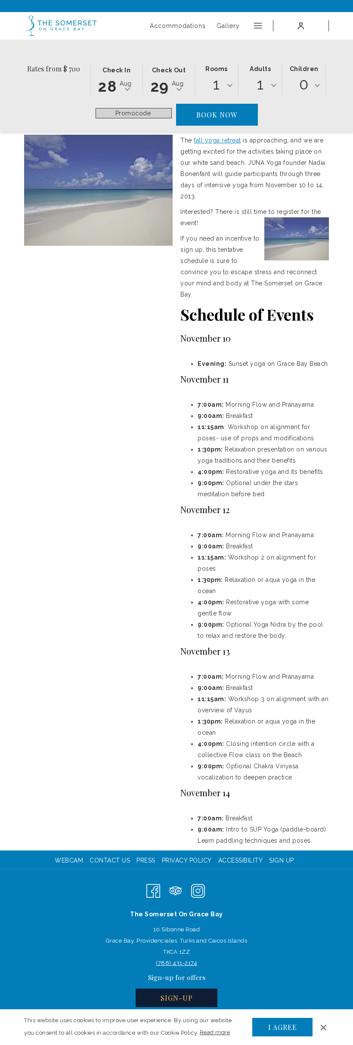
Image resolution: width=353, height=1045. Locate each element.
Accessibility (240, 860)
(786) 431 (169, 963)
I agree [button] (282, 1027)
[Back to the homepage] (61, 26)
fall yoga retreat (217, 140)
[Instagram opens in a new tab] (198, 890)
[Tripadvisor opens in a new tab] (176, 890)
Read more (215, 1034)
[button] (116, 79)
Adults (260, 68)
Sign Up (281, 860)
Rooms (216, 68)
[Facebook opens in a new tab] (153, 890)
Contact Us (110, 860)
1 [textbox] (216, 84)
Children (304, 68)
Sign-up (177, 997)
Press (145, 860)
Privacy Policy (187, 860)
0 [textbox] (304, 84)
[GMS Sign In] (300, 26)
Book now (216, 114)
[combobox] (216, 86)
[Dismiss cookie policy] (323, 1027)
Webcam (69, 860)
